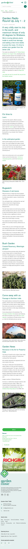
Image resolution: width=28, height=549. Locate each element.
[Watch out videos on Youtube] (8, 495)
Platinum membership (21, 523)
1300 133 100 (6, 510)
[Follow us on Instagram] (2, 495)
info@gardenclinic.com (8, 508)
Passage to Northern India (8, 314)
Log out (2, 524)
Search (26, 6)
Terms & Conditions (15, 519)
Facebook (6, 445)
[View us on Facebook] (5, 495)
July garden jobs (5, 441)
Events (11, 126)
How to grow (7, 519)
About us (3, 523)
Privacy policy (9, 523)
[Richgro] (14, 459)
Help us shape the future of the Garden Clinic (11, 435)
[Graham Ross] (7, 3)
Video (6, 521)
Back (14, 429)
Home (2, 10)
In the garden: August (7, 439)
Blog (6, 10)
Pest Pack (4, 437)
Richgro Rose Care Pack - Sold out (9, 438)
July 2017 (11, 10)
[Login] (22, 2)
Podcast (22, 519)
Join (14, 523)
